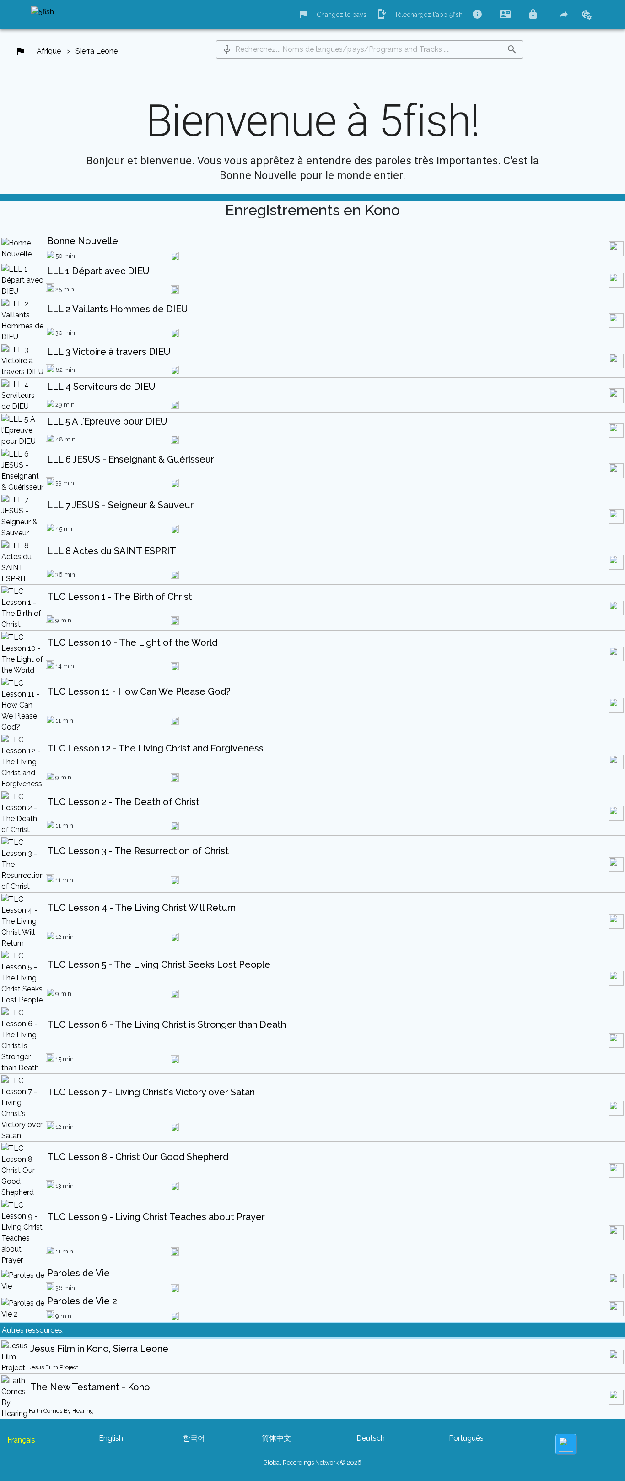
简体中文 (276, 1438)
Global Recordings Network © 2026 (312, 1462)
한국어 (194, 1438)
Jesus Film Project (53, 1367)
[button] (226, 49)
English (111, 1438)
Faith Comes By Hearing (61, 1410)
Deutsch (370, 1438)
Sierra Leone (96, 51)
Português (466, 1438)
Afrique (49, 51)
